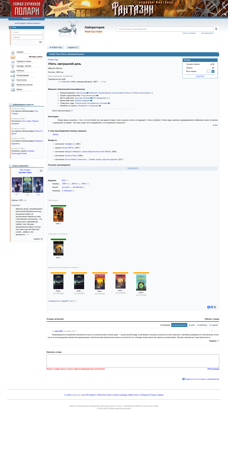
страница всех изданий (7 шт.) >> (62, 301)
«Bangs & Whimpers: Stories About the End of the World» (88, 152)
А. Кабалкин (65, 82)
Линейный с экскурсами (88, 106)
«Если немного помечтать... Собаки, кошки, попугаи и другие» (91, 159)
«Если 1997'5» (68, 148)
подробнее (200, 76)
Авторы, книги (35, 57)
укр (82, 395)
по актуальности (179, 325)
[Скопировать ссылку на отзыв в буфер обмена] (53, 331)
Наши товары (157, 395)
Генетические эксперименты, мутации (91, 103)
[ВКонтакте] (208, 307)
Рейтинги (20, 71)
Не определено (99, 98)
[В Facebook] (211, 307)
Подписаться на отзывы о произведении (202, 379)
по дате (192, 325)
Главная (20, 52)
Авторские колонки (25, 85)
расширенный (207, 33)
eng (75, 395)
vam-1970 (58, 331)
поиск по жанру (189, 33)
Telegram (145, 395)
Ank (216, 125)
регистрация (20, 23)
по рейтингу (202, 325)
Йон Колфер (25, 170)
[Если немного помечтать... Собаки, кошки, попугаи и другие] (58, 255)
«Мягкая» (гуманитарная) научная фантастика (109, 93)
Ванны (55, 134)
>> (28, 235)
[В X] (215, 307)
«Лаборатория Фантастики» (119, 408)
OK (39, 42)
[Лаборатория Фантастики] (68, 29)
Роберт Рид (53, 60)
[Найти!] (216, 29)
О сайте (68, 395)
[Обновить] (41, 172)
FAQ (99, 395)
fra (79, 395)
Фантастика (81, 93)
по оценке (214, 325)
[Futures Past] (141, 290)
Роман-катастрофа (141, 93)
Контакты (107, 395)
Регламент (91, 395)
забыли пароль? (34, 23)
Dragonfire (15, 205)
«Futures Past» (71, 156)
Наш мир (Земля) (82, 98)
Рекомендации (23, 75)
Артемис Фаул (25, 172)
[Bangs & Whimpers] (99, 289)
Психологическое (88, 95)
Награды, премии (24, 66)
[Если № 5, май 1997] (58, 221)
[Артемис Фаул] (17, 192)
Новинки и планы (24, 61)
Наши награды (120, 395)
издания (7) (73, 47)
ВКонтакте (134, 395)
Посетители (22, 80)
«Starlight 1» (70, 144)
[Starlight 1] (58, 288)
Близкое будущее (82, 100)
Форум (19, 89)
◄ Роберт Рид (56, 47)
